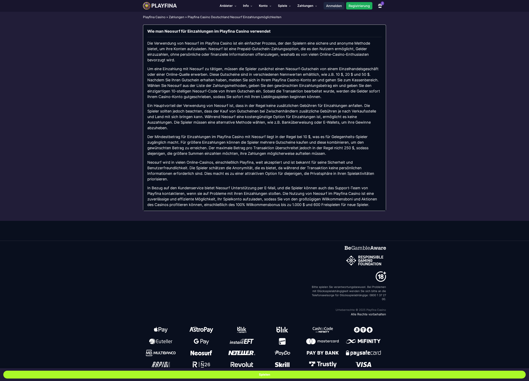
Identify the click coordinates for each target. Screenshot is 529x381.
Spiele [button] (283, 6)
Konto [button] (263, 6)
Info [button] (246, 6)
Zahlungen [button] (305, 6)
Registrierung (359, 6)
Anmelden (334, 6)
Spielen (264, 374)
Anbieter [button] (227, 6)
